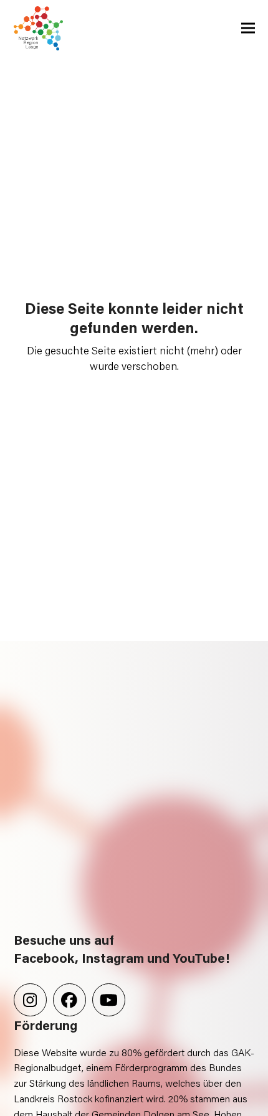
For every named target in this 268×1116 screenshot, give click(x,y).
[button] (248, 28)
